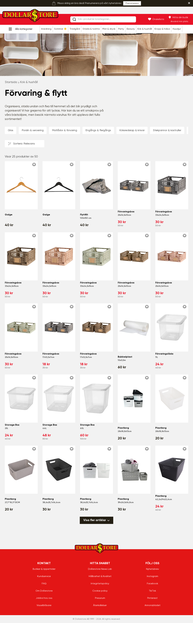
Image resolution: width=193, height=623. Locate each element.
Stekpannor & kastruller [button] (167, 130)
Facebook (152, 583)
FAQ (44, 583)
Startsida (11, 82)
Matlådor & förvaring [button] (64, 130)
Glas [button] (10, 130)
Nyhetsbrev (152, 569)
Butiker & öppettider (44, 569)
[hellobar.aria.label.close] (189, 3)
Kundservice (44, 576)
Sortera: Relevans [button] (24, 143)
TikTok (152, 591)
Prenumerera (132, 3)
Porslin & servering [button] (33, 130)
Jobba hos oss (44, 598)
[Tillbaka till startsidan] (30, 16)
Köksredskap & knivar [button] (132, 130)
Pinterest (152, 598)
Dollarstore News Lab (100, 569)
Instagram (152, 576)
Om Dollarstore (44, 591)
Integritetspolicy (100, 583)
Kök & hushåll (29, 82)
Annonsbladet (152, 605)
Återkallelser (100, 605)
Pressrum (100, 598)
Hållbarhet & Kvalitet (100, 576)
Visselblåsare (44, 605)
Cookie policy (100, 591)
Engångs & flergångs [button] (98, 130)
